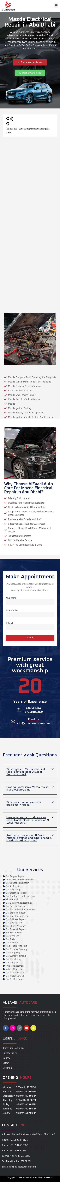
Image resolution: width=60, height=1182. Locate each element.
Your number (12, 611)
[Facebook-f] (6, 1028)
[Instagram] (13, 1028)
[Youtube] (26, 1028)
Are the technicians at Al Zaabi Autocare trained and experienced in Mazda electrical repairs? (29, 838)
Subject (9, 623)
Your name (11, 598)
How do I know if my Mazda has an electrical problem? (27, 788)
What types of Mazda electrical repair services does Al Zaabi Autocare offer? (25, 771)
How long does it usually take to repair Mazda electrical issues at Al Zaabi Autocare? (27, 820)
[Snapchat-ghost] (33, 1028)
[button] (56, 5)
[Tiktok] (19, 1028)
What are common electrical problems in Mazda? (23, 803)
